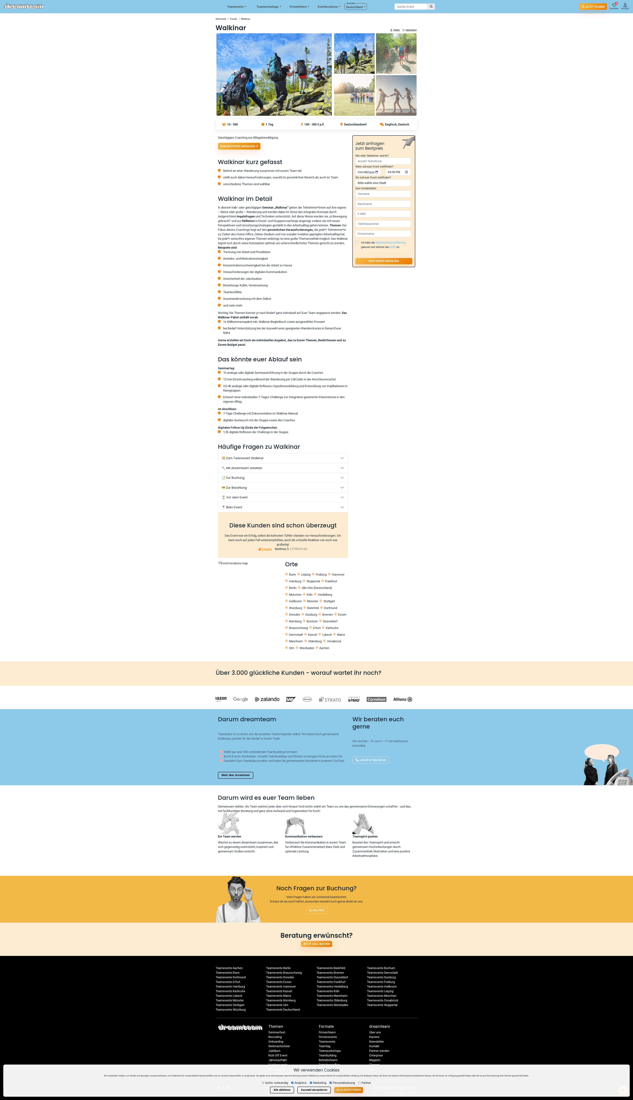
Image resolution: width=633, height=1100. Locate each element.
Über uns (375, 1032)
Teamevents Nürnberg (281, 1000)
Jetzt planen (595, 6)
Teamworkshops (267, 6)
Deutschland (354, 7)
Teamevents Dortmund (231, 977)
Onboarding (275, 1041)
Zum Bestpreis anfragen (238, 146)
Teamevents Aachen (229, 968)
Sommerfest (276, 1032)
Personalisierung (344, 1083)
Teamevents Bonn (228, 972)
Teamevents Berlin (278, 968)
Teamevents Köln (327, 991)
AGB (393, 247)
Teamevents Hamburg (230, 986)
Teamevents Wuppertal (382, 1005)
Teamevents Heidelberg (332, 986)
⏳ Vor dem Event (235, 497)
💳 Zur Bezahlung (234, 488)
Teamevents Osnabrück (382, 1000)
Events (233, 19)
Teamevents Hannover (281, 986)
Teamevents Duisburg (381, 977)
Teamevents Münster (230, 1000)
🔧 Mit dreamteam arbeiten (242, 468)
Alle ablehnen (282, 1089)
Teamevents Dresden (280, 977)
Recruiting (275, 1037)
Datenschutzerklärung (391, 242)
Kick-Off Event (277, 1055)
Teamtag (324, 1046)
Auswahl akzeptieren (314, 1089)
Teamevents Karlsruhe (230, 991)
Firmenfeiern (298, 6)
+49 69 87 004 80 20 (372, 760)
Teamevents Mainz (278, 995)
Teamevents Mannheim (331, 995)
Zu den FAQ (316, 910)
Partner (366, 1083)
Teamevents (235, 6)
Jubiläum (274, 1051)
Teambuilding (327, 1055)
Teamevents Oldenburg (331, 1000)
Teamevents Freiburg (381, 982)
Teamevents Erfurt (228, 982)
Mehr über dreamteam (236, 775)
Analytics (301, 1083)
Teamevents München (381, 995)
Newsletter (376, 1041)
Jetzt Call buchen (316, 944)
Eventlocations (328, 6)
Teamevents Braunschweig (284, 972)
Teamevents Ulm (277, 1005)
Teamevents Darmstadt (382, 972)
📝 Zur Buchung (233, 478)
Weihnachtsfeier (279, 1046)
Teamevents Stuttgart (230, 1005)
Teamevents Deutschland (283, 1009)
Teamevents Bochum (381, 968)
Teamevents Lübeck (229, 995)
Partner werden (379, 1051)
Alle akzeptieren (348, 1089)
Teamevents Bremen (330, 972)
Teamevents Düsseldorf (332, 977)
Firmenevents (328, 1037)
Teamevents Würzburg (231, 1009)
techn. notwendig (276, 1083)
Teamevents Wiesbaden (332, 1005)
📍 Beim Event (232, 507)
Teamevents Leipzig (380, 991)
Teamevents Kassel (279, 991)
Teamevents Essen (278, 982)
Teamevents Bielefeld (330, 968)
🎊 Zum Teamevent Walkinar (243, 458)
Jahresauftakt (277, 1060)
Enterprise (376, 1055)
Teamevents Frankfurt (331, 982)
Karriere (374, 1037)
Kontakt (374, 1046)
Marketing (319, 1083)
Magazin (374, 1060)
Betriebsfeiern (328, 1060)
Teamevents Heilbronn (382, 986)
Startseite (221, 19)
